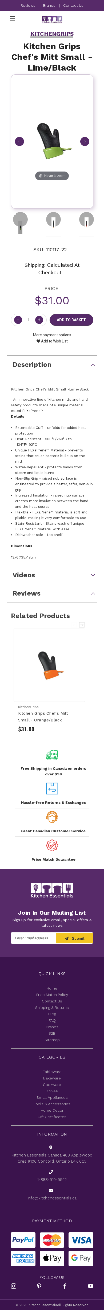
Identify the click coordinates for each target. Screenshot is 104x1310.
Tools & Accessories (52, 1104)
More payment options (52, 335)
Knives (52, 1091)
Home (52, 988)
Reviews (29, 5)
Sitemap (52, 1040)
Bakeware (52, 1078)
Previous (74, 625)
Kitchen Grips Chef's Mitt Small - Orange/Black (43, 716)
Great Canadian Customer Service (53, 831)
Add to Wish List (54, 341)
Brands (49, 5)
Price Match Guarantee (53, 859)
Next (82, 625)
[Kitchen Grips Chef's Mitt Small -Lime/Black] (20, 219)
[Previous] (19, 142)
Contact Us (73, 5)
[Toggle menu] (12, 18)
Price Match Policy (52, 994)
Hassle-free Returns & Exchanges (53, 802)
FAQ (52, 1020)
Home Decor (52, 1110)
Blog (52, 1014)
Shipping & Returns (52, 1007)
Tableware (52, 1072)
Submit (78, 938)
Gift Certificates (52, 1117)
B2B (52, 1033)
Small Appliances (52, 1097)
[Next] (84, 142)
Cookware (52, 1084)
